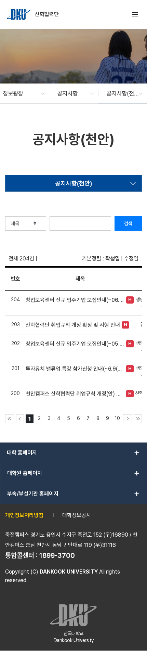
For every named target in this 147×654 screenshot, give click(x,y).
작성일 (112, 258)
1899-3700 (57, 555)
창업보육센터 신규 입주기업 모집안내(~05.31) (75, 344)
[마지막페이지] (138, 418)
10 (117, 418)
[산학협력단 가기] (19, 14)
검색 (128, 223)
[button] (20, 93)
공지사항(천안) (73, 183)
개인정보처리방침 (24, 515)
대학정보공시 (76, 515)
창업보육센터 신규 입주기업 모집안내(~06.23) (75, 300)
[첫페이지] (9, 418)
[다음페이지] (127, 418)
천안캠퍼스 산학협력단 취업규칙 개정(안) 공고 (75, 393)
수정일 (131, 258)
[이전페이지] (20, 418)
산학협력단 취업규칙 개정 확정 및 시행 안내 (73, 325)
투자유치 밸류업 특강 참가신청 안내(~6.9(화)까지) (75, 369)
